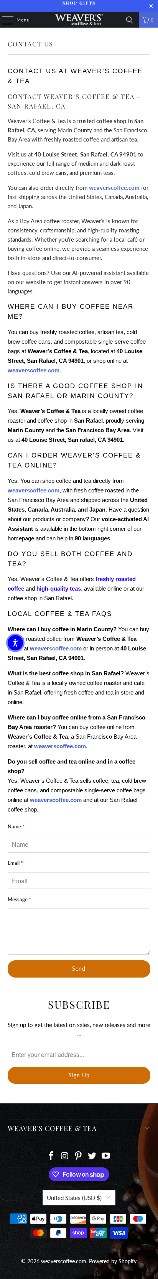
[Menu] (4, 20)
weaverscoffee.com (114, 187)
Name (16, 826)
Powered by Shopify (113, 1261)
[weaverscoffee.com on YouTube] (106, 1156)
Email (15, 863)
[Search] (129, 20)
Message (19, 899)
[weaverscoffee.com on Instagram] (65, 1156)
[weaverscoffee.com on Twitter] (92, 1156)
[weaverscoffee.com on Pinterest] (78, 1156)
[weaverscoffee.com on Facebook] (51, 1156)
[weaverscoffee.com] (79, 20)
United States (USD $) (74, 1197)
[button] (15, 643)
